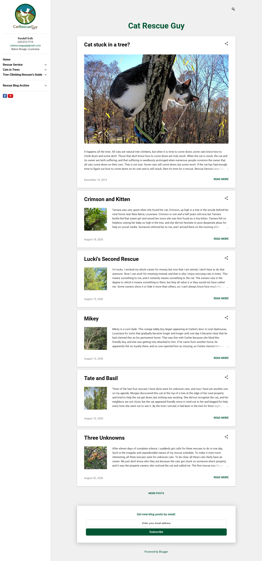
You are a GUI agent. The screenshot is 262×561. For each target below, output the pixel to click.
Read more (221, 179)
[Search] (233, 9)
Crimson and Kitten (107, 199)
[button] (226, 43)
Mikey (91, 318)
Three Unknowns (104, 438)
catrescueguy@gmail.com (25, 45)
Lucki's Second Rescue (111, 259)
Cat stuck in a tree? (107, 44)
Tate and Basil (101, 378)
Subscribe (156, 531)
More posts (156, 493)
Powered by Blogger (156, 551)
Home (7, 59)
